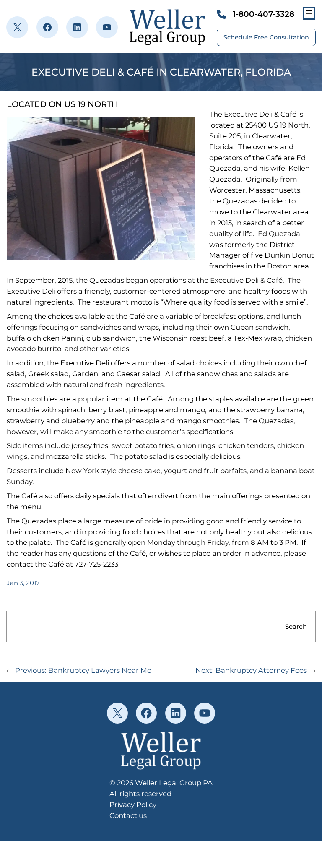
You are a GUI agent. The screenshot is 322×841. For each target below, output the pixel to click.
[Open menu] (309, 13)
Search (296, 626)
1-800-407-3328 (263, 14)
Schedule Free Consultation (266, 37)
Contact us (128, 815)
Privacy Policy (132, 804)
